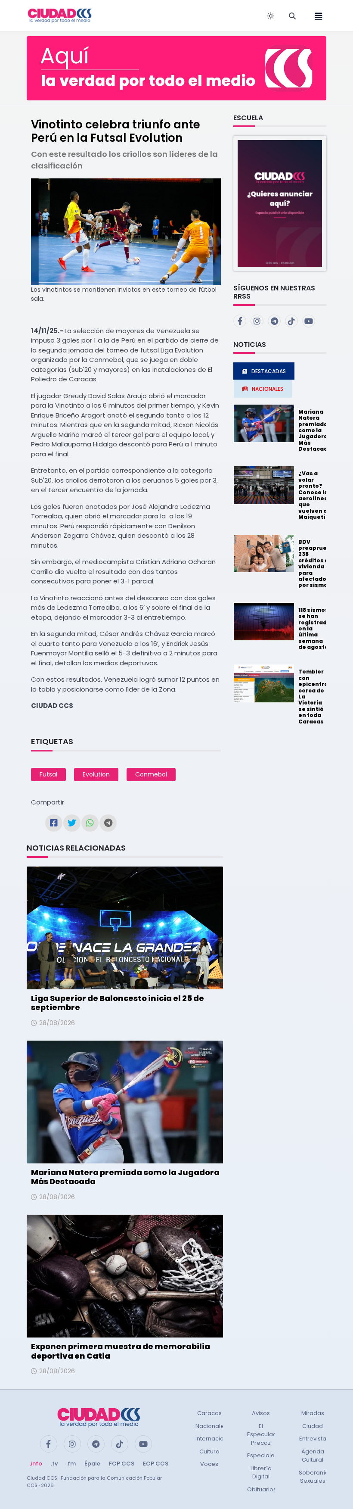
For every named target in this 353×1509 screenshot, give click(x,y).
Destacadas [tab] (268, 371)
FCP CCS (121, 1463)
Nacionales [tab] (267, 389)
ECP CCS (155, 1463)
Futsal (48, 774)
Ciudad (312, 1426)
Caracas (209, 1413)
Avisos (261, 1413)
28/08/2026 (57, 1023)
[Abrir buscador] (292, 16)
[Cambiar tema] (271, 16)
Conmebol (151, 774)
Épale (92, 1463)
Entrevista (312, 1438)
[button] (279, 203)
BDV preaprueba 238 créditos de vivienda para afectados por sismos (316, 563)
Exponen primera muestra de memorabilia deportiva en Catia (120, 1351)
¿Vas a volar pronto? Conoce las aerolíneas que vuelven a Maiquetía (314, 495)
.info (36, 1463)
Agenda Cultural (312, 1455)
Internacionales (217, 1438)
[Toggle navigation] (316, 15)
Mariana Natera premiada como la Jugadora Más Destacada (125, 1177)
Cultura (209, 1451)
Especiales (262, 1455)
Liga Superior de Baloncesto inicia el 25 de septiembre (117, 1003)
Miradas (312, 1413)
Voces (209, 1464)
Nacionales (211, 1426)
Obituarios (261, 1489)
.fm (71, 1463)
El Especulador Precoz (265, 1434)
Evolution (96, 774)
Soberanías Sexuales (315, 1476)
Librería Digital (261, 1472)
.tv (54, 1463)
